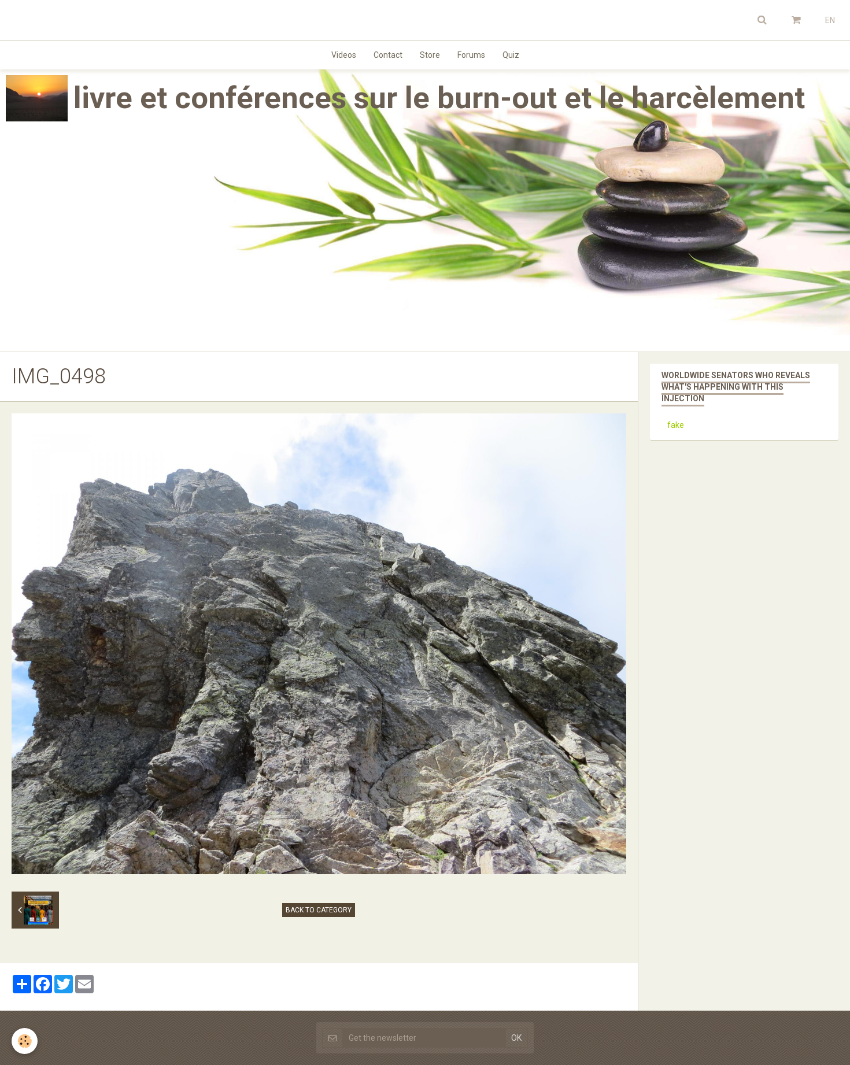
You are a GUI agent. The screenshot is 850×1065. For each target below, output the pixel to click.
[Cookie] (25, 1041)
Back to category (319, 910)
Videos (343, 55)
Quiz (510, 55)
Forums (471, 55)
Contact (388, 55)
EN (830, 20)
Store (430, 55)
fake (675, 425)
